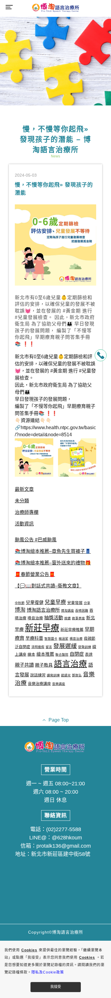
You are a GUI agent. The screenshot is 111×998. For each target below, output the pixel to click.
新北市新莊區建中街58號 (60, 854)
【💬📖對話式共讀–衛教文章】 (48, 585)
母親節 (89, 638)
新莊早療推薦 (71, 629)
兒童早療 (55, 602)
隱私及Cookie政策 (47, 972)
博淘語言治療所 (43, 610)
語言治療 (70, 663)
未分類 (22, 500)
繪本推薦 (45, 654)
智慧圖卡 (50, 638)
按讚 (67, 618)
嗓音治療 (35, 618)
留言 (49, 647)
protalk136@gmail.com (63, 846)
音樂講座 (58, 684)
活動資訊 (24, 523)
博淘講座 (67, 610)
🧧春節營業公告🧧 (35, 574)
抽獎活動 (53, 617)
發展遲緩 (65, 646)
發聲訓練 (84, 647)
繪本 (31, 654)
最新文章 (24, 489)
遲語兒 (66, 675)
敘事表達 (78, 618)
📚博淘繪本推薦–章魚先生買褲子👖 (53, 551)
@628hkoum (67, 838)
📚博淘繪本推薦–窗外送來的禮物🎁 (53, 562)
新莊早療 (42, 628)
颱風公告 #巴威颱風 (36, 539)
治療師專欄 (26, 512)
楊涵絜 (63, 638)
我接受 (55, 987)
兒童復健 (35, 602)
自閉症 (77, 654)
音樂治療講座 (39, 683)
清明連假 (37, 647)
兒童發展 (75, 602)
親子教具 (44, 665)
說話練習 (38, 675)
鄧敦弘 (77, 675)
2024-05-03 (26, 175)
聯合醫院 (61, 654)
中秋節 (20, 603)
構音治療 (76, 638)
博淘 (20, 610)
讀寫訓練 (53, 675)
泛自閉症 (22, 646)
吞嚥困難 (81, 610)
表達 (89, 654)
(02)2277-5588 (63, 829)
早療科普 (34, 638)
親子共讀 (24, 664)
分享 (87, 603)
